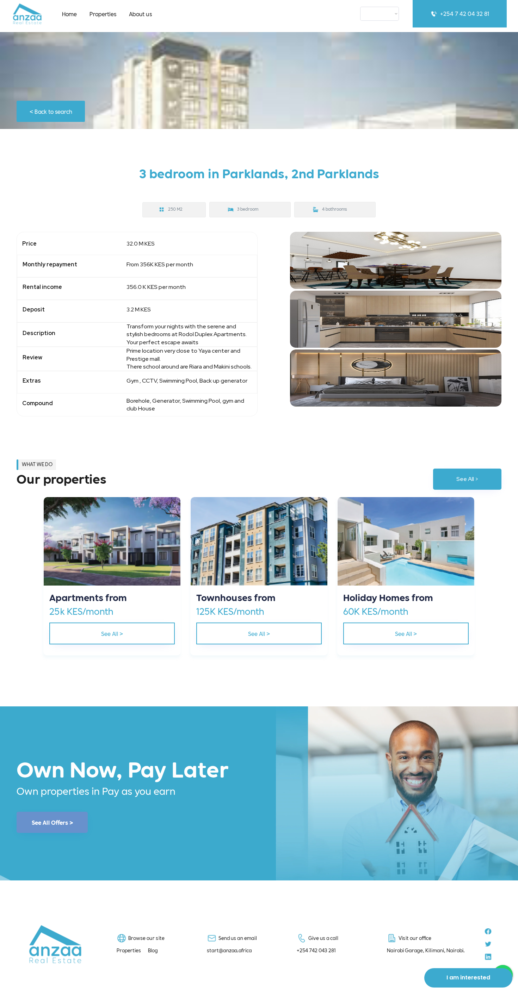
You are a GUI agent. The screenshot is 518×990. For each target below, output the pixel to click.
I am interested (468, 977)
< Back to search (51, 111)
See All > (467, 479)
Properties (103, 14)
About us (140, 14)
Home (69, 14)
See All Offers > (52, 822)
